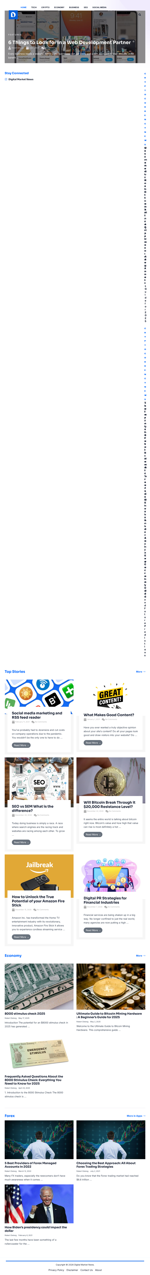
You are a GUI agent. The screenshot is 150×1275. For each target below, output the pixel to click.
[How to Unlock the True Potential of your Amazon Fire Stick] (39, 875)
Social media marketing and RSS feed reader (37, 715)
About (98, 1270)
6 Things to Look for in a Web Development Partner (69, 42)
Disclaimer (72, 1270)
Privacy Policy (56, 1270)
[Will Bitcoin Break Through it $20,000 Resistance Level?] (110, 780)
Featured (15, 34)
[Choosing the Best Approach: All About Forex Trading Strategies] (110, 1139)
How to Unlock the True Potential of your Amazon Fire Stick (38, 901)
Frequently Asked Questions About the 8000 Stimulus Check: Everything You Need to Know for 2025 (34, 1080)
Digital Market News (20, 79)
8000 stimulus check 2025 (25, 1014)
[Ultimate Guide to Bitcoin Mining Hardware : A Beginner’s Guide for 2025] (110, 986)
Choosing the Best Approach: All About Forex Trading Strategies (106, 1165)
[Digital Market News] (6, 79)
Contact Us (86, 1270)
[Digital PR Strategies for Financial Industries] (110, 876)
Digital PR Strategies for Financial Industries (105, 900)
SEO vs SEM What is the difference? (32, 808)
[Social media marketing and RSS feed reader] (39, 696)
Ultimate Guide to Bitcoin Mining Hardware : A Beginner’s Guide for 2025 (146, 234)
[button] (140, 15)
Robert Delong (17, 48)
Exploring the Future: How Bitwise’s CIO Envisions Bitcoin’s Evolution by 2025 (146, 499)
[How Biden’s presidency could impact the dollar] (39, 1203)
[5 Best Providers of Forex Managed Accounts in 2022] (39, 1139)
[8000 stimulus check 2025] (39, 986)
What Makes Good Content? (109, 715)
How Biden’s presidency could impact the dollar (36, 1229)
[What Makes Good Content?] (110, 697)
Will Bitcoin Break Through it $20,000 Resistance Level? (109, 804)
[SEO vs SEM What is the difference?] (39, 782)
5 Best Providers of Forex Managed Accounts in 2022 (30, 1165)
